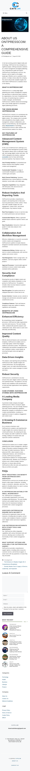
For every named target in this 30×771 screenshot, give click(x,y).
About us (15, 760)
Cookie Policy (6, 715)
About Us (4, 696)
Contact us (15, 765)
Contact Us (5, 698)
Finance (4, 687)
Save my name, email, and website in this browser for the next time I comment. (15, 608)
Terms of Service (6, 712)
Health (4, 679)
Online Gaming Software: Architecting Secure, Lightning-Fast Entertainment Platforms (15, 628)
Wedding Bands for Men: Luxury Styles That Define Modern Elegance (15, 643)
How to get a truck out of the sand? (15, 636)
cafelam (18, 758)
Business (4, 682)
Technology (5, 677)
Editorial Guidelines (7, 701)
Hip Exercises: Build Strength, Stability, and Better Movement (14, 665)
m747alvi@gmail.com (6, 56)
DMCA (4, 717)
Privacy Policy (6, 710)
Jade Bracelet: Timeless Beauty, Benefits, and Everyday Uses (15, 658)
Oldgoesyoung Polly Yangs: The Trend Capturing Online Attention (15, 650)
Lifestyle (4, 684)
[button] (27, 13)
